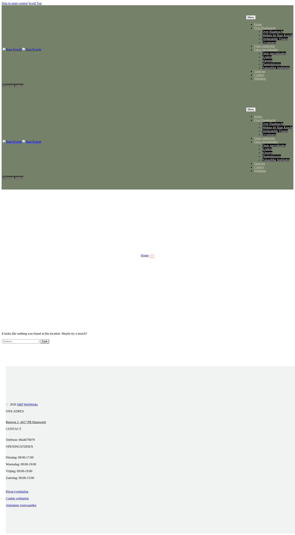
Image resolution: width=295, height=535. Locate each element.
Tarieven (259, 71)
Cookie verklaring (17, 498)
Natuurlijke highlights (276, 67)
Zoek (45, 341)
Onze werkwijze (264, 46)
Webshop (260, 78)
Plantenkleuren (271, 64)
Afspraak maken (13, 85)
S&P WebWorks (27, 404)
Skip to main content (15, 3)
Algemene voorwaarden (21, 505)
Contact (259, 75)
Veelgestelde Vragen (275, 39)
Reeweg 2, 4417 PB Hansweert (26, 422)
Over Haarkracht (264, 28)
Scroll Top (35, 3)
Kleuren (267, 60)
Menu (251, 17)
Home (258, 24)
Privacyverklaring (17, 491)
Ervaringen (269, 42)
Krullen (267, 57)
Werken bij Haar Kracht (277, 35)
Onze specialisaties (266, 49)
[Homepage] (22, 49)
